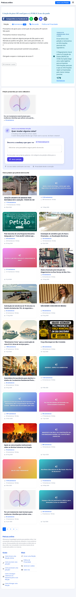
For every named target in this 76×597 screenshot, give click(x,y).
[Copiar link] (45, 19)
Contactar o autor (10, 64)
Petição (6, 24)
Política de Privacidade (50, 24)
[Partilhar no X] (36, 19)
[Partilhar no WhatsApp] (31, 19)
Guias (5, 553)
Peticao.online (7, 3)
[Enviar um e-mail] (41, 19)
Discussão (35, 24)
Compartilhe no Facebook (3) (16, 19)
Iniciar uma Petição (63, 2)
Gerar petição (16, 159)
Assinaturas (19, 24)
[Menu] (73, 2)
